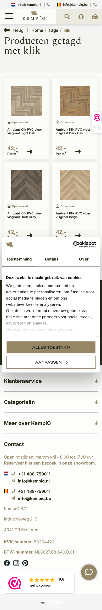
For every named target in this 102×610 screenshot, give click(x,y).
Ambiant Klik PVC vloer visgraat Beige (73, 215)
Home (37, 30)
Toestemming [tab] (19, 258)
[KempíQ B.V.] (51, 508)
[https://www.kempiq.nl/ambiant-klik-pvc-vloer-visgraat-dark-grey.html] (26, 185)
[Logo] (34, 21)
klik (67, 30)
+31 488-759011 (34, 474)
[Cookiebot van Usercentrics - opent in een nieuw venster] (73, 244)
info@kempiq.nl (29, 5)
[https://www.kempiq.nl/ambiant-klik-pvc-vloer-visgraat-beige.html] (75, 185)
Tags (53, 30)
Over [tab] (83, 258)
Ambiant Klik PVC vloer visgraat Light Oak (24, 131)
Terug (18, 30)
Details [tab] (51, 258)
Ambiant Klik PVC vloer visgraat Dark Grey (24, 215)
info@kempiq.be (75, 5)
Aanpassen (48, 362)
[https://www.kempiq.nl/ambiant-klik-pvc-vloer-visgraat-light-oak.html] (26, 101)
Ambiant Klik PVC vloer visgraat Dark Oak (73, 131)
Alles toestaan (51, 347)
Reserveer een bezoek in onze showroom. (50, 463)
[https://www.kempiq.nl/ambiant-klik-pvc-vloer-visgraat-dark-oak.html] (75, 101)
